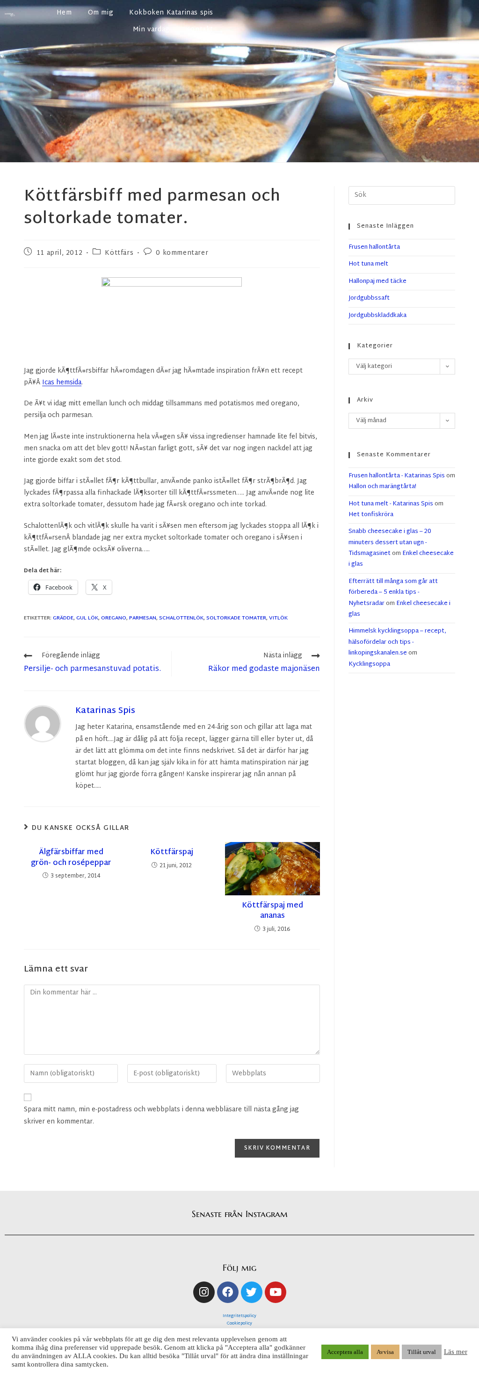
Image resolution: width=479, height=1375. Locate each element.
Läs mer (455, 1351)
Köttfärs (119, 253)
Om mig (101, 13)
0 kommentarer (182, 253)
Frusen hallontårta (374, 247)
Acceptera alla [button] (345, 1351)
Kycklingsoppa (369, 664)
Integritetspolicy (239, 1316)
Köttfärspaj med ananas (272, 911)
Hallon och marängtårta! (382, 486)
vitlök (278, 618)
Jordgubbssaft (369, 298)
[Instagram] (204, 1292)
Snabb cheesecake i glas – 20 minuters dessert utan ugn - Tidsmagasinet (389, 542)
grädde (63, 618)
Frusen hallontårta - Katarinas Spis (396, 476)
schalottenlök (181, 618)
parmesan (142, 618)
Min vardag (151, 30)
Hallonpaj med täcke (377, 281)
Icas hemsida (61, 383)
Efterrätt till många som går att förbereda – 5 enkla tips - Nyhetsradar (393, 592)
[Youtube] (275, 1292)
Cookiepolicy (239, 1323)
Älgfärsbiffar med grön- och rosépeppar (71, 858)
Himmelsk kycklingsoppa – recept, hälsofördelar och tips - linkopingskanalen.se (397, 642)
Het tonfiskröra (370, 514)
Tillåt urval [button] (421, 1351)
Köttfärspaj (171, 853)
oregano (113, 618)
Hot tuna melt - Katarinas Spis (390, 504)
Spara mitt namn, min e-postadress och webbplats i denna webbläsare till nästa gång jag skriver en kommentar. (161, 1115)
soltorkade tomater (236, 618)
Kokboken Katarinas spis (171, 13)
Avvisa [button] (385, 1351)
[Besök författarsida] (42, 724)
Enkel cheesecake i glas (399, 609)
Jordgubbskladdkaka (377, 315)
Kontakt (199, 30)
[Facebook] (228, 1292)
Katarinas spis (105, 711)
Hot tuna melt (368, 264)
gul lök (87, 618)
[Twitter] (251, 1292)
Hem (64, 13)
